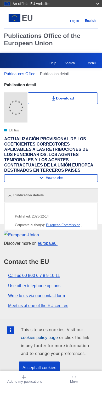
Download (65, 98)
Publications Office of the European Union (42, 39)
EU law (13, 130)
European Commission (63, 225)
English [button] (90, 21)
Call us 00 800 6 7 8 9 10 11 (34, 275)
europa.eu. (48, 243)
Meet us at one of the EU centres (38, 305)
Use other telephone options (34, 285)
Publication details (28, 195)
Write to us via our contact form (36, 295)
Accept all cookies (39, 367)
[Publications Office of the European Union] (20, 18)
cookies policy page (39, 337)
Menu (92, 63)
